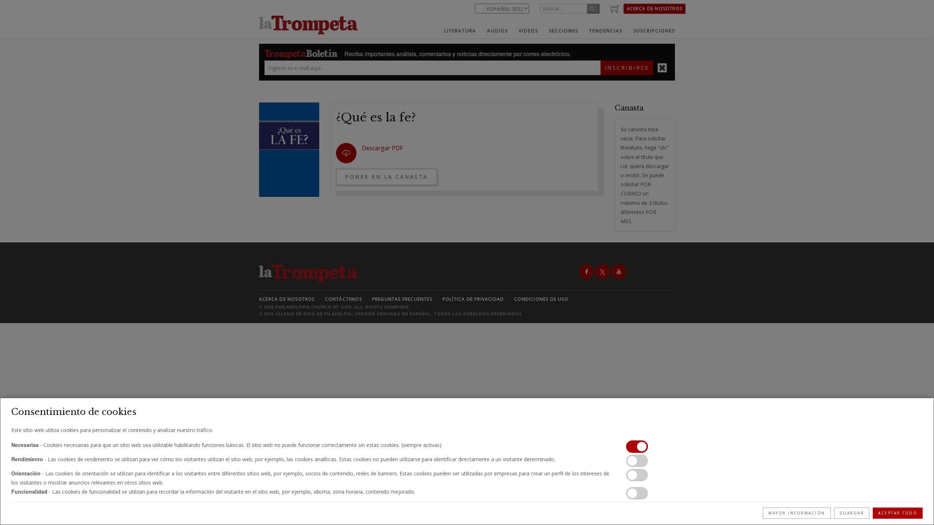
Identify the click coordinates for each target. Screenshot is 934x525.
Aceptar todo (897, 513)
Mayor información (796, 513)
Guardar (852, 513)
